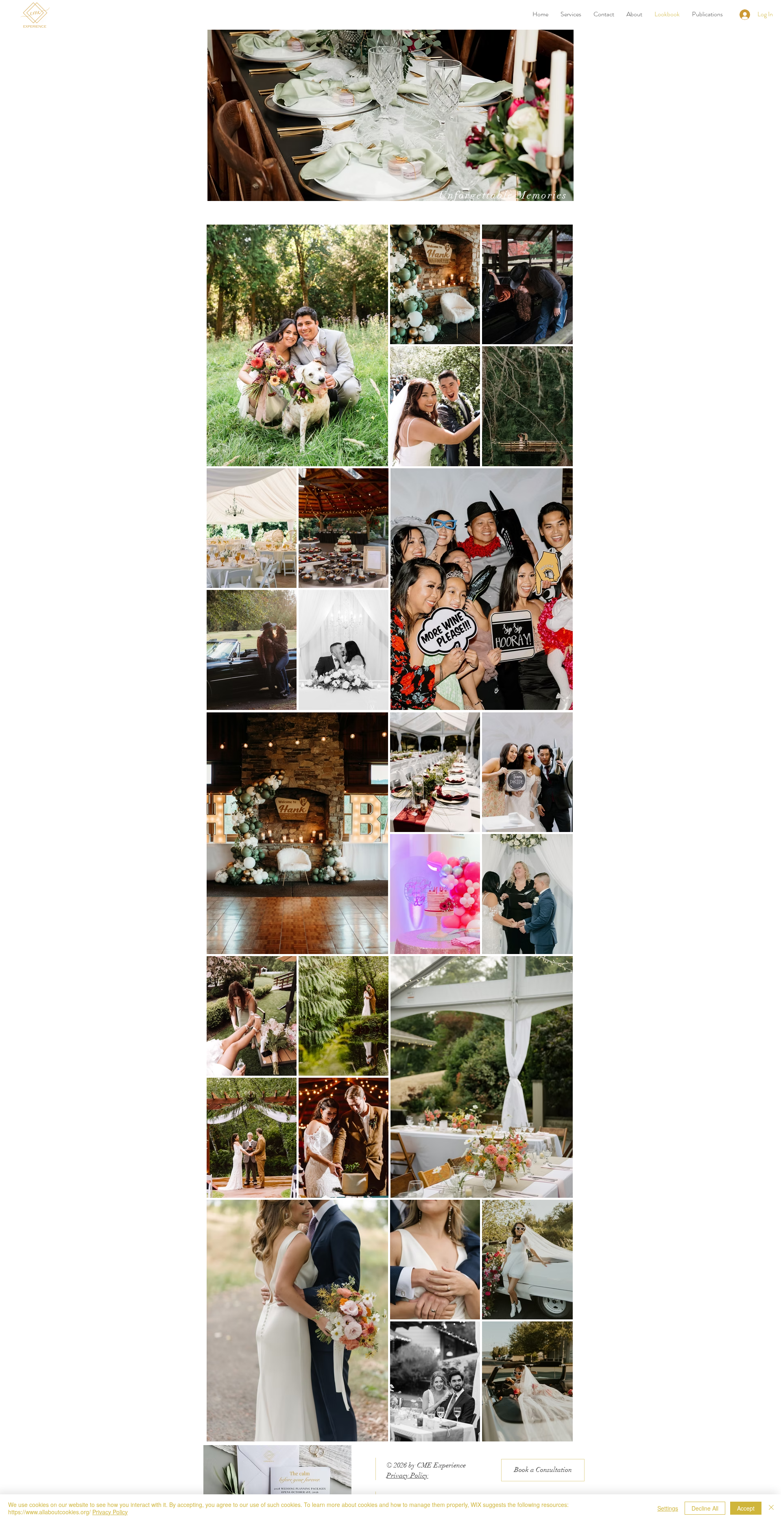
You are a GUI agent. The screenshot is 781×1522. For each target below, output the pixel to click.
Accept (746, 1508)
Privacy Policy (407, 1475)
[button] (570, 14)
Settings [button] (667, 1508)
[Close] (771, 1508)
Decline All (705, 1508)
